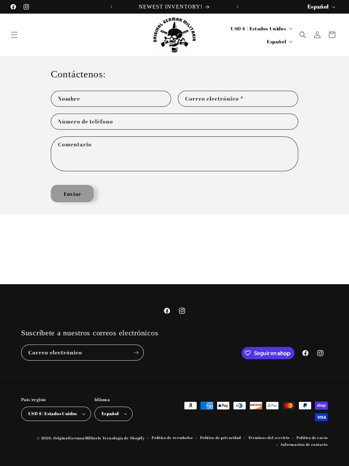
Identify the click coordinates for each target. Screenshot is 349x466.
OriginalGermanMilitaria (77, 437)
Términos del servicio (269, 437)
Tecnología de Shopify (123, 437)
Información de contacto (304, 444)
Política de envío (312, 437)
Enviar (72, 193)
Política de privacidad (220, 437)
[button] (14, 34)
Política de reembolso (172, 437)
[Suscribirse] (135, 353)
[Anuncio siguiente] (237, 6)
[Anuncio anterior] (111, 6)
